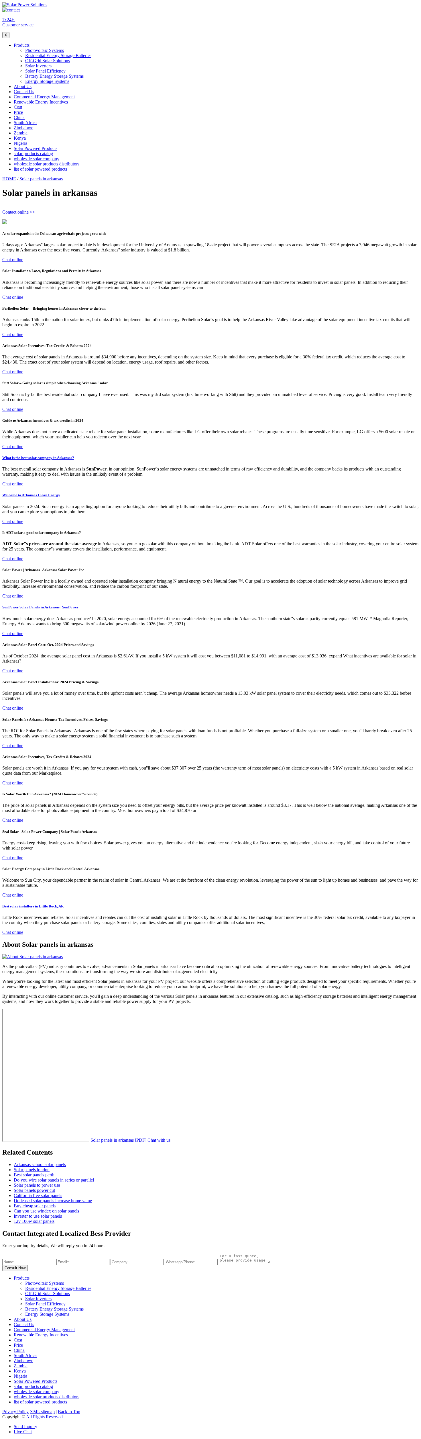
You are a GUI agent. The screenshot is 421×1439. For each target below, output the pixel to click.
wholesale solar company (36, 158)
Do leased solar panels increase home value (53, 1200)
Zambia (20, 132)
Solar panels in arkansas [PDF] (118, 1140)
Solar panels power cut (34, 1190)
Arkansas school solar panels (40, 1164)
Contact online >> (18, 212)
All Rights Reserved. (45, 1416)
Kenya (20, 138)
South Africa (25, 122)
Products (21, 45)
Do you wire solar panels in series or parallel (54, 1180)
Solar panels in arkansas (41, 178)
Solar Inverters (38, 65)
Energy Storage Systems (47, 81)
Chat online (12, 259)
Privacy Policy (15, 1411)
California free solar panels (38, 1195)
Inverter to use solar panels (38, 1216)
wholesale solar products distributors (46, 163)
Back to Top (69, 1411)
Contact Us (24, 91)
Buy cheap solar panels (35, 1205)
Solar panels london (32, 1169)
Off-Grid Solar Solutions (47, 60)
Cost (18, 107)
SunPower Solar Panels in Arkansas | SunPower (40, 607)
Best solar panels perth (34, 1174)
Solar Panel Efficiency (45, 71)
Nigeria (20, 143)
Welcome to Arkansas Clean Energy (31, 495)
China (19, 117)
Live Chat (23, 1431)
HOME (9, 178)
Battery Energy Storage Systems (54, 76)
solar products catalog (33, 153)
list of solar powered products (40, 169)
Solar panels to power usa (37, 1185)
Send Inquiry (25, 1426)
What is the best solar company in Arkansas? (38, 458)
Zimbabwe (23, 127)
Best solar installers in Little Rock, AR (33, 906)
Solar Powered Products (35, 148)
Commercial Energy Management (44, 96)
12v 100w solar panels (34, 1221)
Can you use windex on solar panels (46, 1210)
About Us (23, 86)
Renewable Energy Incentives (41, 101)
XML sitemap (42, 1411)
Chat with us (158, 1140)
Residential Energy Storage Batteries (58, 55)
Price (18, 112)
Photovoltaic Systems (44, 50)
